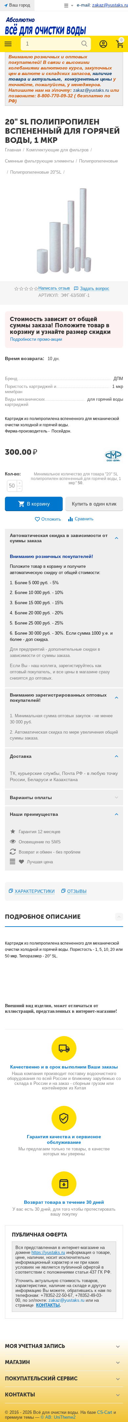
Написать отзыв (54, 288)
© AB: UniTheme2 (58, 1417)
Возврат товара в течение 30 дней (64, 1202)
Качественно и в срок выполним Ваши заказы (63, 1066)
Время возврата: (24, 358)
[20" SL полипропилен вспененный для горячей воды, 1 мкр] (64, 229)
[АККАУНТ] (103, 43)
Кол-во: (13, 473)
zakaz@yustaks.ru (66, 1300)
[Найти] (84, 43)
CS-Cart (104, 1412)
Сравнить (84, 518)
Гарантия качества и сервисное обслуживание (64, 1139)
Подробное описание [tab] (42, 916)
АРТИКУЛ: (48, 295)
